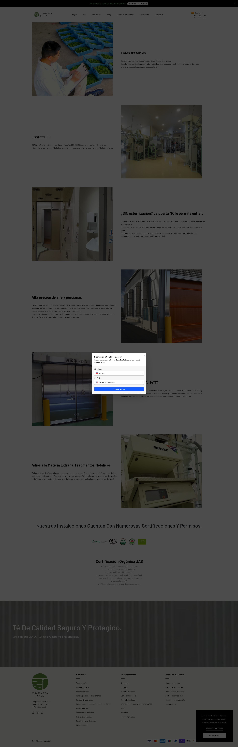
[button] (119, 373)
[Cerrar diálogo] (144, 355)
